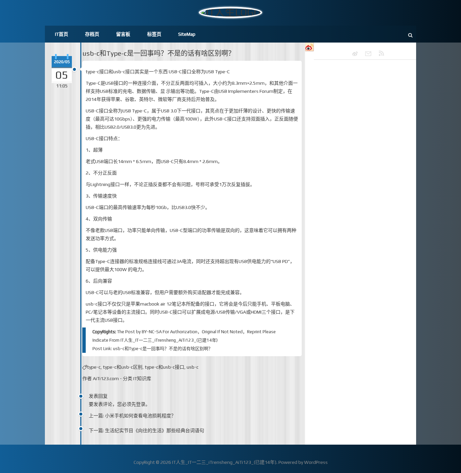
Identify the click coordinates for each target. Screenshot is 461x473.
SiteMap (186, 34)
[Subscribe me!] (378, 53)
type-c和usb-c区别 (122, 367)
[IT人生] (365, 53)
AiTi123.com (106, 378)
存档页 (92, 34)
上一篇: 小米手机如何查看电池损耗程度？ (132, 415)
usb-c (192, 367)
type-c (94, 367)
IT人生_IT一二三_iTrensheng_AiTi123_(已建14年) (169, 340)
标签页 (154, 34)
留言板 (123, 34)
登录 (140, 404)
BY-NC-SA (152, 331)
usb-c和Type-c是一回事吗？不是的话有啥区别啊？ (158, 53)
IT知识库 (142, 378)
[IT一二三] (352, 53)
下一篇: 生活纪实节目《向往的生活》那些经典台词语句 (146, 430)
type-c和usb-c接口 (164, 367)
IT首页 (61, 34)
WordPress (316, 462)
